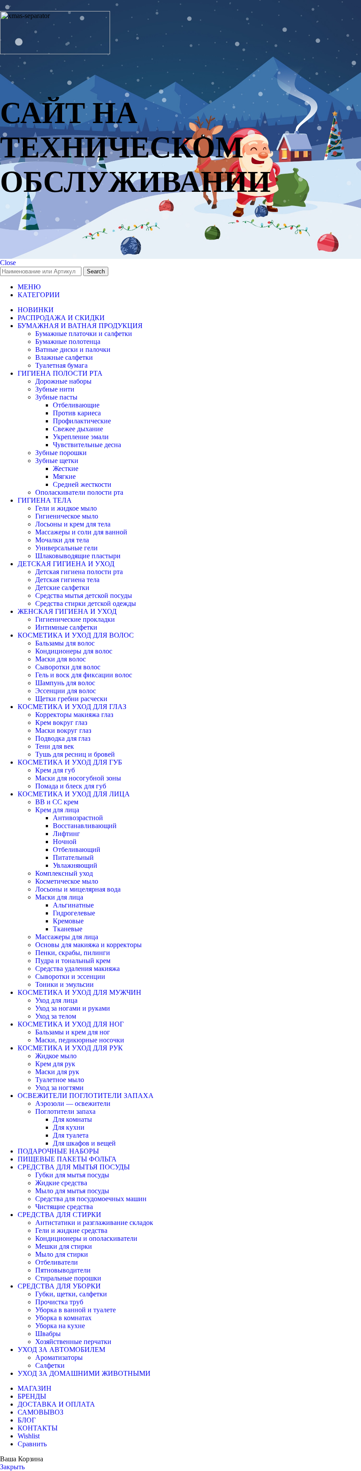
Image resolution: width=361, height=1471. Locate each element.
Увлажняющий (75, 865)
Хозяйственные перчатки (73, 1341)
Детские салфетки (62, 587)
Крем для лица (57, 810)
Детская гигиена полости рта (79, 571)
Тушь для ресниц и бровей (75, 754)
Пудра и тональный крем (73, 960)
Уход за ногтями (59, 1087)
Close (8, 262)
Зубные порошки (61, 452)
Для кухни (69, 1127)
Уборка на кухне (60, 1325)
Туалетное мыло (59, 1079)
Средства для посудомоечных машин (91, 1198)
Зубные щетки (56, 460)
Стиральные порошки (68, 1278)
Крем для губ (55, 770)
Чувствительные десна (87, 444)
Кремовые (68, 921)
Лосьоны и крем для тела (73, 524)
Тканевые (67, 929)
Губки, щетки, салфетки (71, 1294)
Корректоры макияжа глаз (74, 714)
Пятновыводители (63, 1270)
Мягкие (64, 476)
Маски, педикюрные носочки (79, 1040)
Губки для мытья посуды (72, 1175)
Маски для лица (59, 897)
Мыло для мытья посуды (72, 1191)
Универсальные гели (66, 548)
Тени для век (54, 746)
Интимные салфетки (66, 627)
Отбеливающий (76, 849)
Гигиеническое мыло (66, 516)
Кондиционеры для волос (73, 651)
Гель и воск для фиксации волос (83, 675)
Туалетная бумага (61, 365)
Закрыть (12, 1467)
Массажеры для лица (66, 937)
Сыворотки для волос (67, 667)
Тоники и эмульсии (64, 984)
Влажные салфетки (64, 357)
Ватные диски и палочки (73, 349)
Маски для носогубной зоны (78, 778)
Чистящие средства (64, 1206)
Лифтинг (66, 833)
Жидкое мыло (56, 1056)
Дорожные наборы (63, 381)
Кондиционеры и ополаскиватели (86, 1238)
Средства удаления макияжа (77, 968)
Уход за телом (55, 1016)
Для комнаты (72, 1119)
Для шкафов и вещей (84, 1143)
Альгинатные (73, 905)
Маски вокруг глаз (63, 730)
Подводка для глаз (62, 738)
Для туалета (70, 1135)
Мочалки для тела (62, 540)
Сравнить (32, 1444)
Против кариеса (77, 413)
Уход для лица (56, 1000)
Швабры (48, 1333)
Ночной (65, 841)
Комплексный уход (64, 873)
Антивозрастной (78, 817)
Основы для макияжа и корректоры (88, 944)
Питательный (73, 857)
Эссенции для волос (65, 690)
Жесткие (65, 468)
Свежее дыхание (78, 429)
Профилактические (82, 421)
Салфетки (50, 1365)
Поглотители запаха (65, 1111)
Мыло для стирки (61, 1254)
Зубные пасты (56, 397)
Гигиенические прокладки (75, 619)
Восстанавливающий (85, 825)
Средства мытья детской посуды (83, 595)
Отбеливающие (76, 405)
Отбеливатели (56, 1262)
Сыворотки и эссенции (70, 976)
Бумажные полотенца (67, 341)
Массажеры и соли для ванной (81, 532)
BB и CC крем (56, 802)
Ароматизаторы (59, 1357)
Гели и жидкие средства (71, 1230)
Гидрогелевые (74, 913)
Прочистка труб (59, 1302)
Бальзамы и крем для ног (72, 1032)
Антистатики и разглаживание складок (94, 1222)
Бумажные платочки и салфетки (83, 333)
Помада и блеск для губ (70, 786)
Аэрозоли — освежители (73, 1103)
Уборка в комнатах (63, 1318)
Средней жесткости (82, 484)
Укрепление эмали (81, 437)
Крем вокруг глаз (61, 722)
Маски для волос (60, 659)
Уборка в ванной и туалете (75, 1310)
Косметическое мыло (66, 881)
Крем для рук (55, 1064)
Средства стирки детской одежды (85, 603)
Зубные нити (54, 389)
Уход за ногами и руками (72, 1008)
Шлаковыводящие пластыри (78, 556)
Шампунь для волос (65, 683)
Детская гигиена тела (67, 579)
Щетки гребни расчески (71, 698)
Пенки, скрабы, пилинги (72, 952)
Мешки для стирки (63, 1246)
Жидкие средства (61, 1183)
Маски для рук (57, 1071)
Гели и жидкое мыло (66, 508)
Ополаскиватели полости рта (79, 492)
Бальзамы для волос (65, 643)
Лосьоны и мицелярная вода (78, 889)
